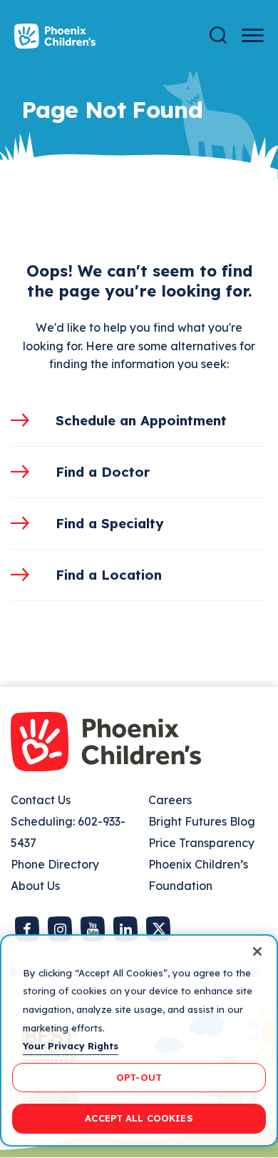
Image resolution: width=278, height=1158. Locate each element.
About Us (35, 886)
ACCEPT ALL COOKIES (138, 1118)
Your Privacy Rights (70, 1045)
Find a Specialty (110, 523)
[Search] (218, 35)
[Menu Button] (253, 35)
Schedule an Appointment (141, 420)
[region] (139, 1040)
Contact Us (41, 800)
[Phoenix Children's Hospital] (55, 36)
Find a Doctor (103, 471)
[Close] (257, 951)
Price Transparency (201, 843)
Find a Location (109, 574)
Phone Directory (55, 864)
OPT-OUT (139, 1077)
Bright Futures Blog (201, 821)
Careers (170, 800)
